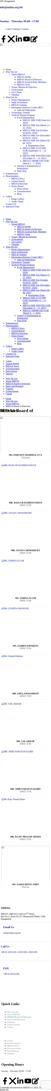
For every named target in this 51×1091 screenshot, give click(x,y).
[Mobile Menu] (1, 214)
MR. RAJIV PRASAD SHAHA (25, 836)
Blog (19, 194)
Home (8, 69)
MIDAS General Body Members (31, 82)
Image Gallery (17, 199)
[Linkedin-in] (18, 38)
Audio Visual (17, 201)
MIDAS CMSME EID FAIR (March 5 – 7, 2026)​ (36, 162)
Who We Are (11, 72)
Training (9, 389)
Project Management (20, 100)
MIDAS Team (23, 84)
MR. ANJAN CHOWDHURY (25, 550)
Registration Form (36, 145)
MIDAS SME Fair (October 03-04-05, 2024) (35, 131)
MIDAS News (18, 178)
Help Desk (22, 171)
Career (9, 29)
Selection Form (12, 206)
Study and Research (15, 386)
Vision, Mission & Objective (24, 87)
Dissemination (12, 176)
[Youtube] (26, 38)
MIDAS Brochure (19, 184)
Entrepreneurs (12, 173)
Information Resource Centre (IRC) (27, 107)
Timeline (15, 95)
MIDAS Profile (24, 77)
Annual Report (18, 181)
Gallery (9, 196)
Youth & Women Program (23, 115)
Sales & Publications (26, 110)
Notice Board (17, 186)
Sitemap (9, 374)
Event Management (25, 117)
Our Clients (16, 92)
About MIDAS (18, 74)
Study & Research (19, 102)
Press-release (22, 189)
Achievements (12, 391)
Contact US (11, 204)
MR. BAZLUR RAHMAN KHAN (25, 502)
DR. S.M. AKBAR (25, 741)
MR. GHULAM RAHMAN (25, 693)
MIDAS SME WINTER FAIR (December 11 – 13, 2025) (36, 157)
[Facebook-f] (3, 38)
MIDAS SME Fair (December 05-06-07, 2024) (36, 136)
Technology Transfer (20, 112)
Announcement (24, 191)
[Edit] (34, 38)
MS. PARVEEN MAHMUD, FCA (25, 455)
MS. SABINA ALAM (25, 598)
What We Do (11, 97)
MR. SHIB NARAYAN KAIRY (25, 789)
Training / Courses (20, 29)
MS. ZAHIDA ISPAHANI (25, 646)
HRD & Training (19, 105)
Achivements (17, 90)
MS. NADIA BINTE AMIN (25, 884)
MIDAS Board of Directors (29, 79)
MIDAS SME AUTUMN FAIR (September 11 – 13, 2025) (34, 150)
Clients (9, 394)
